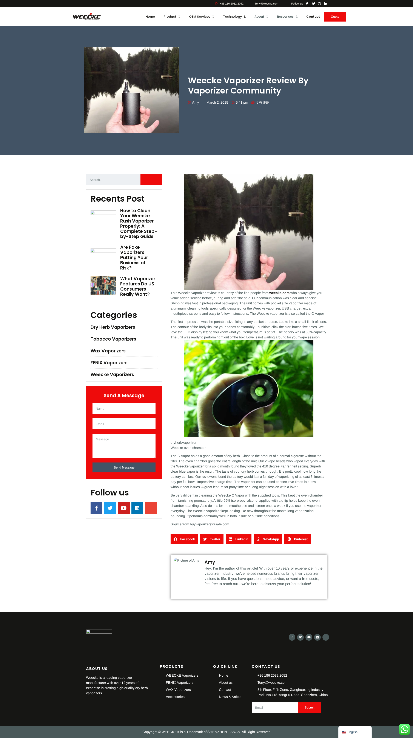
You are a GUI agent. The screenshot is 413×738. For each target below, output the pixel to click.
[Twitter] (300, 637)
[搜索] (151, 179)
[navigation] (355, 732)
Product (169, 16)
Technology (232, 16)
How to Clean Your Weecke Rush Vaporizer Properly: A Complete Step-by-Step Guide (138, 223)
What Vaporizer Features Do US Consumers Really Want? (137, 286)
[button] (184, 539)
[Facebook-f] (292, 637)
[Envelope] (325, 637)
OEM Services (199, 16)
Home (150, 16)
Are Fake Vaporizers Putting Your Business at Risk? (134, 257)
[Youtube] (308, 637)
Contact (313, 16)
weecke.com (279, 293)
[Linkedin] (317, 637)
